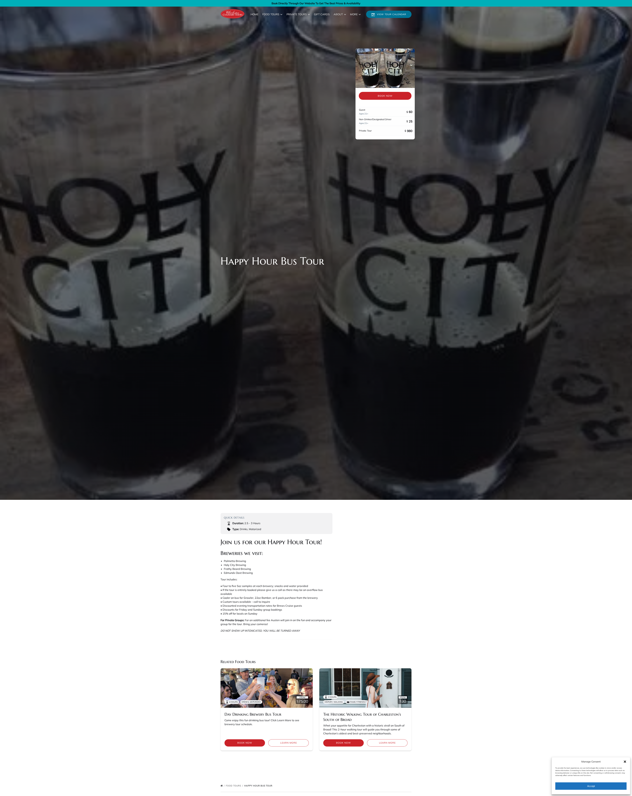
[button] (625, 761)
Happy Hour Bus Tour (258, 785)
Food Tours (234, 785)
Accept (591, 786)
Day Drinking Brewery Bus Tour (252, 714)
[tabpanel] (385, 68)
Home (254, 14)
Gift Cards (322, 14)
